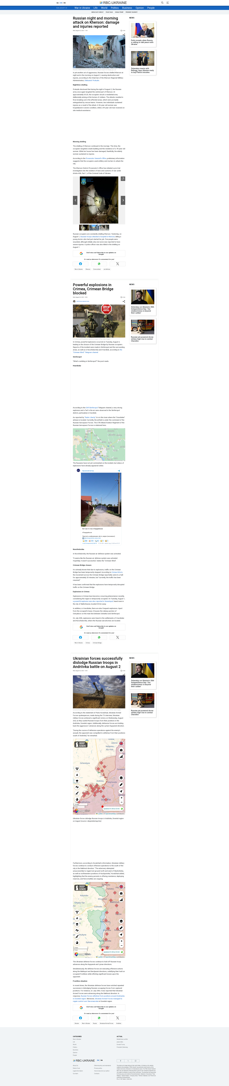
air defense (107, 269)
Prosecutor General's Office (96, 158)
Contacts (96, 1073)
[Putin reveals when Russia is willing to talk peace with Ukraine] (142, 30)
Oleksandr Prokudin (92, 80)
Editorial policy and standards (102, 1065)
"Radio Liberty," (90, 417)
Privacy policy (98, 1068)
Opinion (140, 7)
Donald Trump (119, 12)
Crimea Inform (117, 572)
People (151, 7)
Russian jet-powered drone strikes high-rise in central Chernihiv (142, 339)
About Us (75, 1065)
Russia (95, 1023)
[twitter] (128, 1060)
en (61, 3)
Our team (75, 1073)
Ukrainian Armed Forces (106, 1023)
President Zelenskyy (131, 12)
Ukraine (77, 1023)
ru (65, 3)
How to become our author (101, 1071)
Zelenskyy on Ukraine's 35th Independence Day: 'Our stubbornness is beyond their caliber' (142, 310)
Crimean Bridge (97, 643)
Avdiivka (118, 1023)
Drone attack (97, 269)
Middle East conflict (97, 12)
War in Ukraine (82, 7)
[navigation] (123, 178)
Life (96, 7)
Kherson (88, 269)
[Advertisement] (99, 126)
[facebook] (120, 1060)
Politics (115, 7)
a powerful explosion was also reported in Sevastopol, (93, 601)
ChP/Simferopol (92, 408)
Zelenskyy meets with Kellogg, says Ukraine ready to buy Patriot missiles (142, 70)
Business (127, 7)
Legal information (78, 1071)
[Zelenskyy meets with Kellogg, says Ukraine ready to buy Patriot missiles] (142, 58)
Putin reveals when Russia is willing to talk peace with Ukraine (142, 42)
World (104, 7)
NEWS (131, 18)
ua (58, 3)
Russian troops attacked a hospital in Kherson (97, 237)
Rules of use (76, 1068)
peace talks (109, 12)
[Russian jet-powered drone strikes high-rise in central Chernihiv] (142, 327)
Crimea (88, 643)
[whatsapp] (135, 1060)
